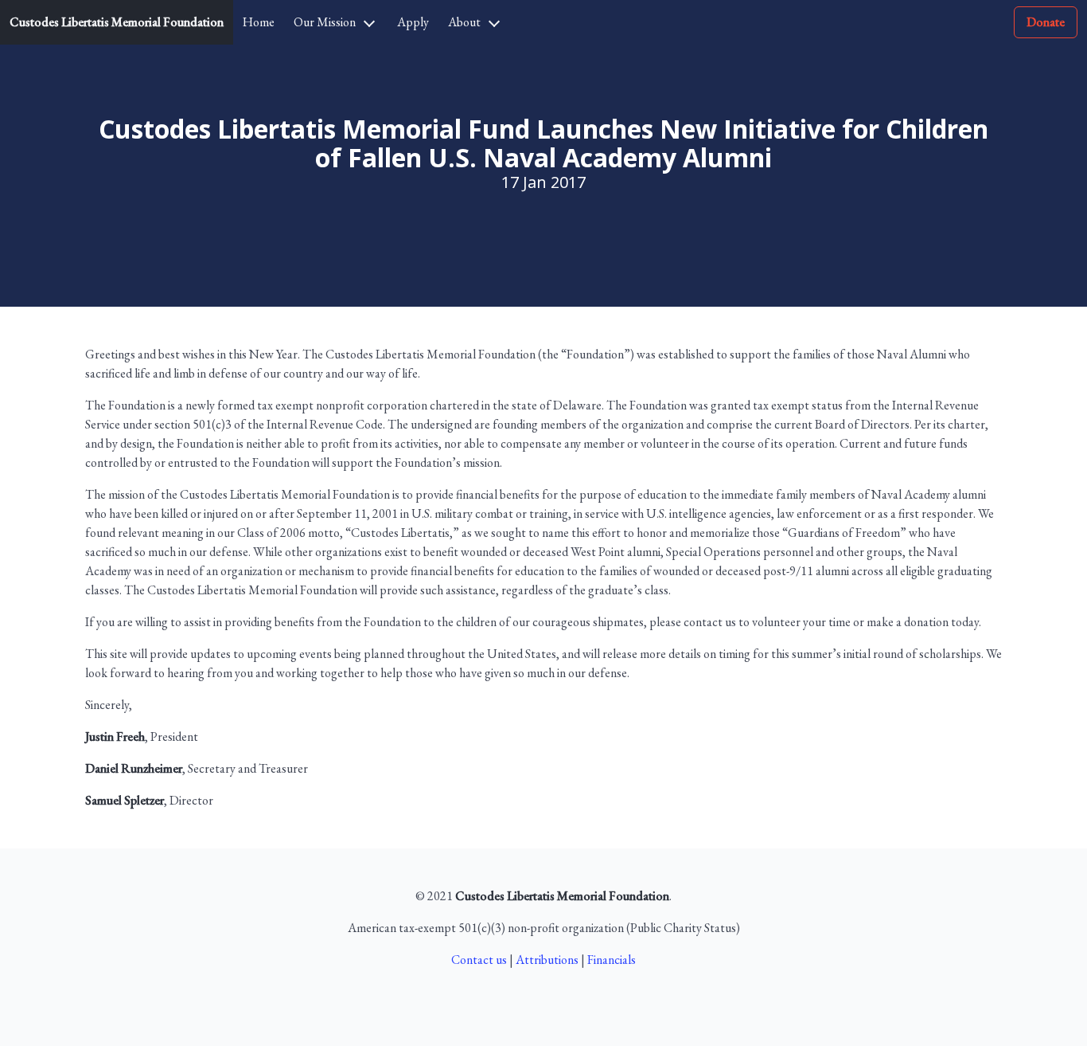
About (464, 22)
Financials (611, 959)
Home (259, 22)
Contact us (479, 959)
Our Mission (325, 22)
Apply (413, 22)
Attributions (547, 959)
